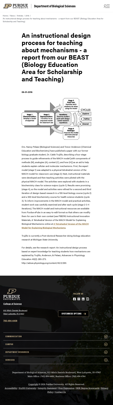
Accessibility (11, 388)
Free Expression (66, 388)
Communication (14, 336)
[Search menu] (106, 6)
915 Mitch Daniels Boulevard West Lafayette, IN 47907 (15, 312)
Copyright (33, 384)
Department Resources (17, 352)
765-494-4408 (10, 320)
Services (10, 360)
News (12, 15)
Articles (20, 15)
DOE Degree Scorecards (87, 388)
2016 (27, 15)
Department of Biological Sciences (55, 6)
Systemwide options (71, 313)
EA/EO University (27, 388)
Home (5, 15)
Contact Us (60, 392)
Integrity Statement (47, 388)
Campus (9, 344)
